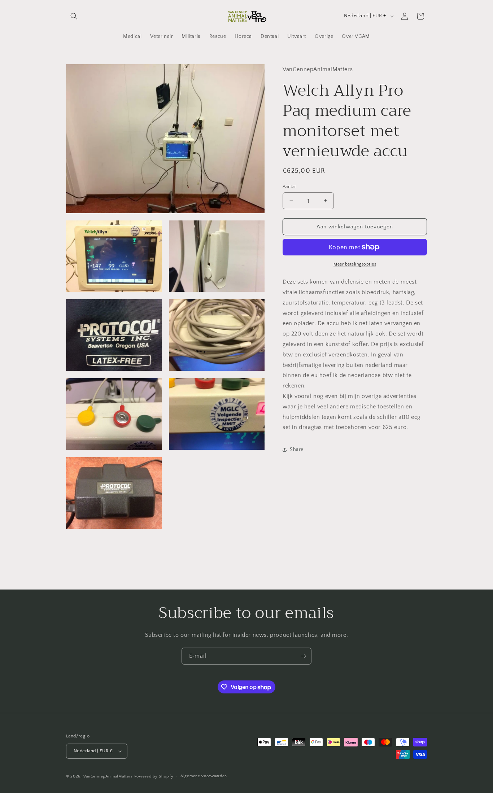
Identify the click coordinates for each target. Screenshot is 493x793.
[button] (74, 16)
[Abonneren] (303, 656)
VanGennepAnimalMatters (108, 776)
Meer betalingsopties (354, 264)
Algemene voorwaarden (203, 776)
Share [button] (297, 449)
